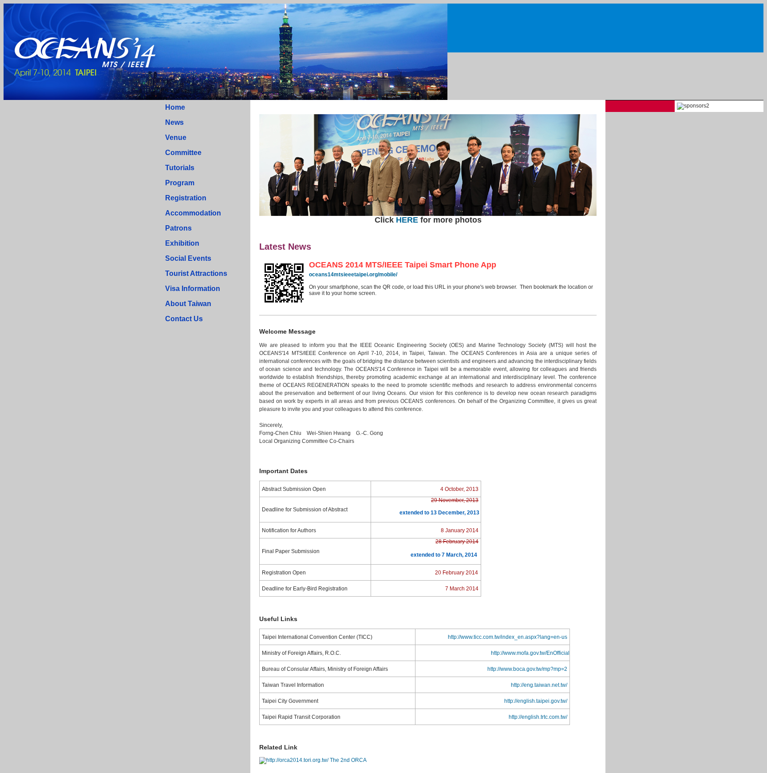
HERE (407, 219)
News (174, 122)
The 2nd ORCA (348, 760)
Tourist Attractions (196, 273)
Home (175, 107)
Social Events (188, 258)
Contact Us (184, 319)
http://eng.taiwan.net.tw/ (539, 685)
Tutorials (179, 167)
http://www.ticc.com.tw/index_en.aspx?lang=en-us (507, 637)
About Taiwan (188, 303)
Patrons (178, 228)
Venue (175, 137)
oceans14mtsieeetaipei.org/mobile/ (353, 274)
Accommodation (193, 213)
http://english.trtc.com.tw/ (538, 717)
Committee (183, 152)
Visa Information (192, 288)
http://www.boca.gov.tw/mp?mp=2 (527, 669)
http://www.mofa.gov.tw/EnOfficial (530, 653)
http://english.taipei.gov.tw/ (535, 701)
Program (179, 183)
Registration (185, 198)
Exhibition (182, 243)
